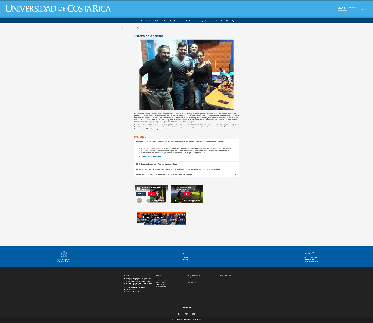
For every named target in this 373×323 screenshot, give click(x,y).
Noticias (190, 280)
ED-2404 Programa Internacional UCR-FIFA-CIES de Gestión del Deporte (164, 174)
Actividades (191, 278)
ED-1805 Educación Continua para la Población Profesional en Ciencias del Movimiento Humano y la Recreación (179, 141)
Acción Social (188, 21)
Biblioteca (159, 278)
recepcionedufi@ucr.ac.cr (133, 291)
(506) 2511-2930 (130, 289)
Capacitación (192, 282)
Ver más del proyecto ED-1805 (150, 157)
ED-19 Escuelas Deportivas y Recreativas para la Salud (156, 164)
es (227, 21)
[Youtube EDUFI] (193, 314)
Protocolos (223, 278)
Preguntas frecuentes (162, 280)
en (222, 21)
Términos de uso (161, 286)
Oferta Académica (152, 21)
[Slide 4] (187, 107)
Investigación (202, 21)
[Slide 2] (185, 107)
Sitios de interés (161, 282)
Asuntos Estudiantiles (171, 21)
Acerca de (214, 21)
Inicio (124, 28)
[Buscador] (233, 20)
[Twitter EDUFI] (186, 314)
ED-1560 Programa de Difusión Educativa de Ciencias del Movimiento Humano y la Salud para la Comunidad (178, 169)
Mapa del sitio (160, 284)
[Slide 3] (186, 107)
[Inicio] (342, 9)
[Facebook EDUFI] (179, 314)
